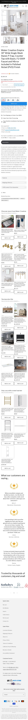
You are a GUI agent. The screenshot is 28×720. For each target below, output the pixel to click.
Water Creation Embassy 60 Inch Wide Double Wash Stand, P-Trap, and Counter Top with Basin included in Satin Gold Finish (20, 284)
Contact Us (5, 621)
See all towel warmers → (7, 392)
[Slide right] (26, 40)
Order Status (6, 614)
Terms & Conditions (8, 643)
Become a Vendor (7, 649)
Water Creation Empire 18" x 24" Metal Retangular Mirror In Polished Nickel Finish (7, 284)
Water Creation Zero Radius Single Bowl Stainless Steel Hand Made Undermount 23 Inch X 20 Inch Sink (7, 231)
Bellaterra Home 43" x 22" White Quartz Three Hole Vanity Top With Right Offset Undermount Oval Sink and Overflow (7, 376)
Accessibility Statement (9, 653)
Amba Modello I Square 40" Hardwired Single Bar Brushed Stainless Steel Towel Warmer (20, 435)
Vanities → (23, 198)
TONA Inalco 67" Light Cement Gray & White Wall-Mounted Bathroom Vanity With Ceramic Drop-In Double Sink (7, 348)
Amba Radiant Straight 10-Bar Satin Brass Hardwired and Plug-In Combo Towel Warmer (7, 410)
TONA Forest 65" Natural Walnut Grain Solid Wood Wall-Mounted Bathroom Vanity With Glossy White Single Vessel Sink (19, 376)
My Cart (5, 604)
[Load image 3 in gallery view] (21, 40)
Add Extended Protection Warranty (10, 97)
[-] (3, 100)
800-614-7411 (12, 128)
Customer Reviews (7, 630)
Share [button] (4, 192)
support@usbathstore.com (12, 130)
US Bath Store (15, 706)
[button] (1, 6)
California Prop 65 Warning (9, 646)
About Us (5, 636)
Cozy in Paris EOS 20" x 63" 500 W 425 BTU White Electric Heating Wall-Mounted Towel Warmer (7, 461)
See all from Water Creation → (9, 213)
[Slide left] (1, 40)
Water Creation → (5, 200)
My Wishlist (6, 608)
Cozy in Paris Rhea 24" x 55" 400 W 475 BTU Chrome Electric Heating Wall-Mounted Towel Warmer (20, 410)
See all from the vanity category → (10, 301)
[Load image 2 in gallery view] (14, 40)
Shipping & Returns (7, 633)
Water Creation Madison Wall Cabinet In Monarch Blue (20, 231)
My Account (6, 617)
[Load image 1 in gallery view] (7, 40)
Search (4, 611)
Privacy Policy (6, 640)
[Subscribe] (23, 694)
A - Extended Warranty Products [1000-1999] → (10, 198)
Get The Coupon (19, 84)
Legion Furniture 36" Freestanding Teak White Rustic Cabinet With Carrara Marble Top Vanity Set (20, 320)
